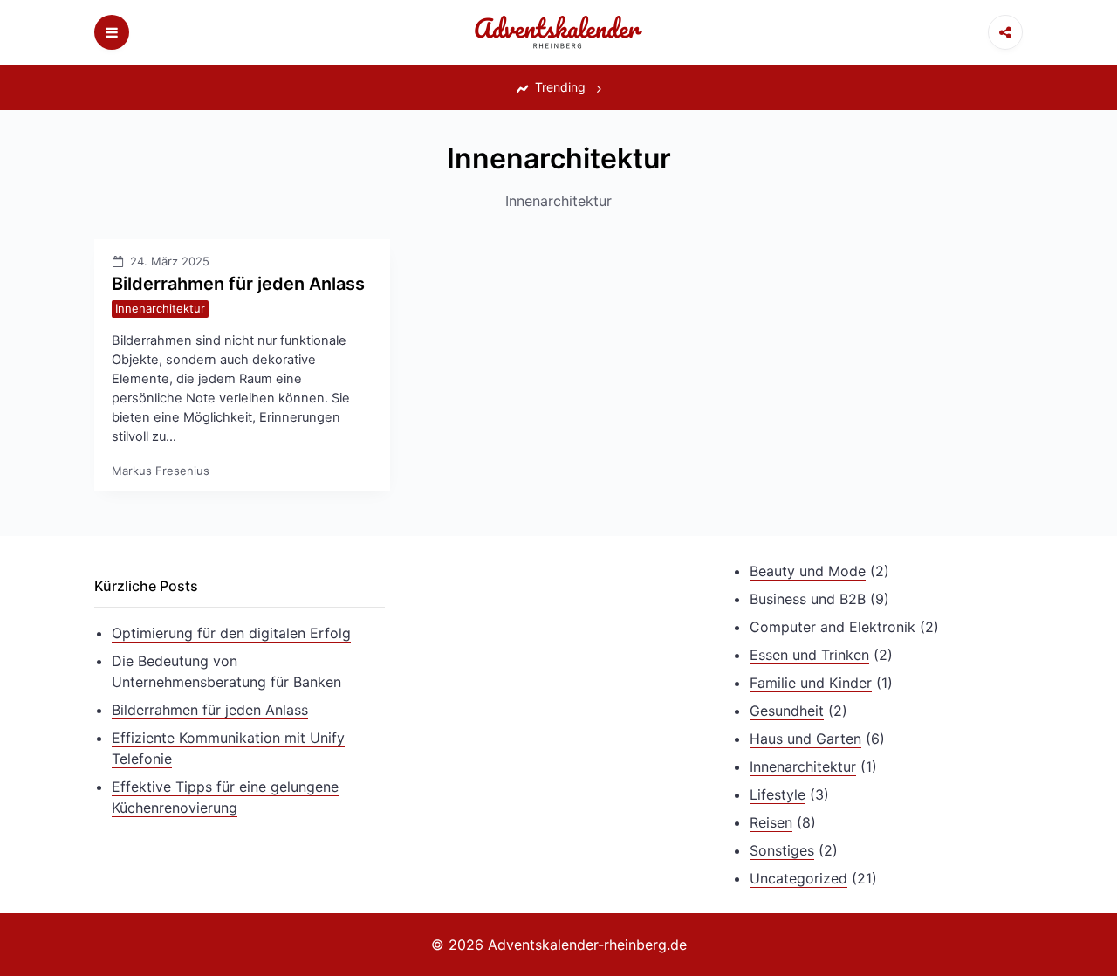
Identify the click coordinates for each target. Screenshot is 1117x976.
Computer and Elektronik (832, 627)
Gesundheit (787, 710)
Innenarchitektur (160, 308)
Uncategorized (798, 878)
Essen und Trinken (809, 654)
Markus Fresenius (160, 471)
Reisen (771, 822)
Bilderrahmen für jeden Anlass (238, 283)
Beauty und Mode (808, 571)
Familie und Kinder (811, 682)
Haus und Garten (805, 738)
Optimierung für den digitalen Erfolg (231, 633)
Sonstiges (782, 850)
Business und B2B (808, 599)
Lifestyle (777, 794)
